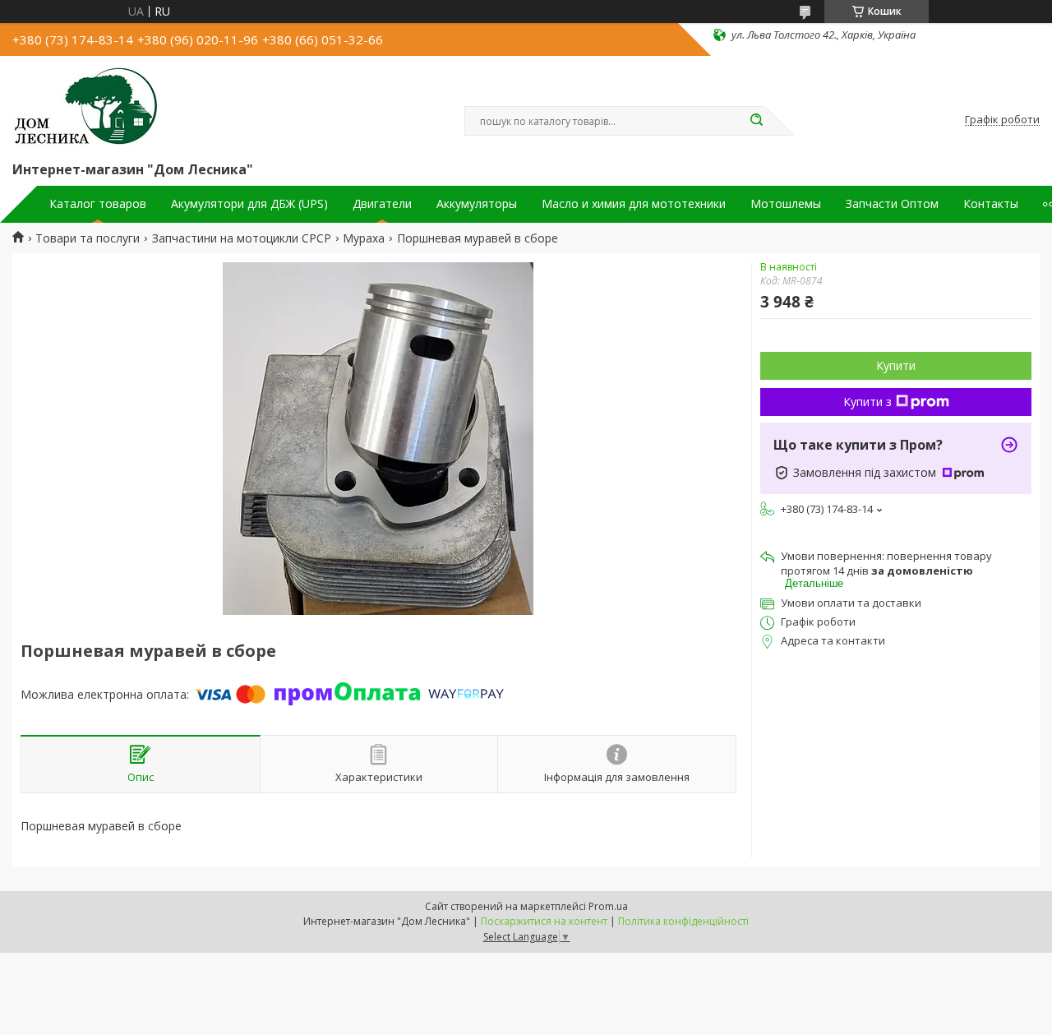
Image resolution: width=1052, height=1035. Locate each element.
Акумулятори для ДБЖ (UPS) (249, 204)
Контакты (990, 204)
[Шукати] (756, 121)
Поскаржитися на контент (544, 921)
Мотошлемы (785, 204)
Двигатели (382, 204)
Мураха (364, 238)
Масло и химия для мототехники (634, 204)
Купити (896, 365)
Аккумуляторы (476, 204)
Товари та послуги (87, 238)
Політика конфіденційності (683, 921)
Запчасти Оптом (892, 204)
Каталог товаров (97, 204)
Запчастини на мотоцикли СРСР (241, 238)
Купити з (867, 401)
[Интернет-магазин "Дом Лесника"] (86, 105)
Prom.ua (608, 906)
